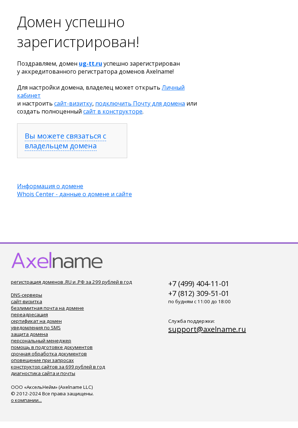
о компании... (26, 400)
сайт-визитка (26, 301)
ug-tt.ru (90, 63)
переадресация (29, 314)
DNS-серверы (26, 295)
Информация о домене (50, 186)
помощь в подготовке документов (52, 347)
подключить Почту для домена (140, 103)
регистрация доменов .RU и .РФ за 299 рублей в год (71, 282)
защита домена (29, 334)
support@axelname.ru (207, 329)
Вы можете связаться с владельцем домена (65, 141)
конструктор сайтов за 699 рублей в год (58, 366)
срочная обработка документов (49, 353)
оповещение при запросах (42, 360)
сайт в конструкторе (112, 111)
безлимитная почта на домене (47, 308)
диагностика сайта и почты (43, 373)
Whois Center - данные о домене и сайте (74, 194)
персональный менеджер (41, 340)
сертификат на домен (36, 321)
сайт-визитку (73, 103)
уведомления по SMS (36, 327)
